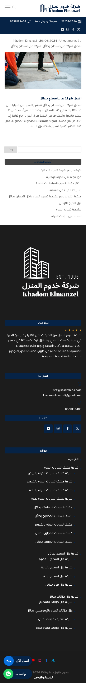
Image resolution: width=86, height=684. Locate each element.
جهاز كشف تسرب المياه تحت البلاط (58, 183)
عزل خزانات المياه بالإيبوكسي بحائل (49, 610)
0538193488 (18, 21)
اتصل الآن (22, 660)
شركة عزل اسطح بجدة (57, 576)
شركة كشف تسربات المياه (61, 467)
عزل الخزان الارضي (70, 203)
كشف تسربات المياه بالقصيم (53, 524)
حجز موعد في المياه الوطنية (63, 177)
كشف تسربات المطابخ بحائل (53, 516)
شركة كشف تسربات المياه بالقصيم (49, 481)
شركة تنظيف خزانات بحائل (55, 619)
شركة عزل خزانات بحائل (63, 597)
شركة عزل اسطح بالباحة (56, 567)
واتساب (20, 674)
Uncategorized (69, 41)
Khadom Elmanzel (25, 41)
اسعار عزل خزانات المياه (66, 216)
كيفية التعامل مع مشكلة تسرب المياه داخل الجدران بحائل (44, 196)
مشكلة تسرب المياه (68, 209)
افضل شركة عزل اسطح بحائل (62, 46)
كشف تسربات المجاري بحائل (53, 533)
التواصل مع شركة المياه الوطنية (61, 170)
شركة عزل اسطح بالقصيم (55, 559)
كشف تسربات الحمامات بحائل (53, 507)
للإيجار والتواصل (43, 677)
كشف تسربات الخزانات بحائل (53, 542)
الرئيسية (73, 459)
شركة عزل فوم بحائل (59, 584)
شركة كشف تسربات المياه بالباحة (50, 490)
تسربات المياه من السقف (65, 190)
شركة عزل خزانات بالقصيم (55, 602)
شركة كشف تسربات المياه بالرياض (50, 473)
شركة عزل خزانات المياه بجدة (54, 628)
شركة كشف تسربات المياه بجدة (51, 499)
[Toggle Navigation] (7, 8)
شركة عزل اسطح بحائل (26, 46)
